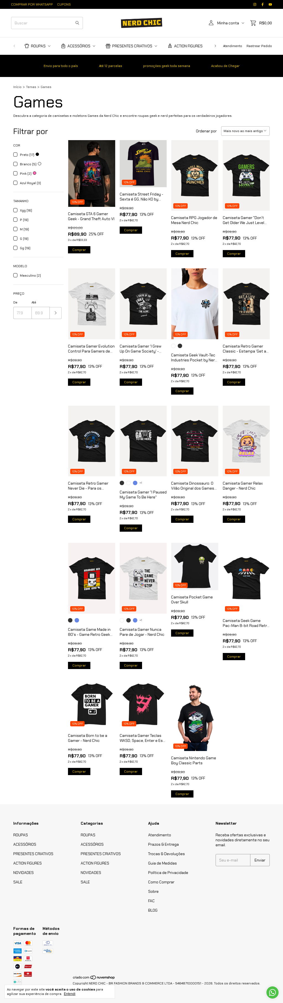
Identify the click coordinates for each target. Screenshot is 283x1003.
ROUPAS (38, 45)
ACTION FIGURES (188, 45)
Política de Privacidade (168, 872)
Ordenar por (206, 130)
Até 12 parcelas (110, 66)
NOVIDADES (23, 872)
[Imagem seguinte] (107, 169)
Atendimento (232, 46)
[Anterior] (14, 46)
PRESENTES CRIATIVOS (132, 45)
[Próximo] (215, 46)
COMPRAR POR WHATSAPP (32, 4)
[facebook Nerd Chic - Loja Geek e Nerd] (262, 4)
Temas (31, 87)
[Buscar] (77, 23)
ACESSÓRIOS (78, 45)
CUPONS (64, 4)
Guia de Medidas (162, 863)
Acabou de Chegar (225, 66)
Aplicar (56, 313)
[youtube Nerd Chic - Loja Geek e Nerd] (270, 4)
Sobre (153, 891)
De (15, 302)
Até (34, 302)
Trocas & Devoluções (166, 853)
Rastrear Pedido (259, 46)
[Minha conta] (211, 23)
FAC (151, 900)
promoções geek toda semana (166, 66)
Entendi (69, 994)
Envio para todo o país (61, 66)
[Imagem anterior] (76, 169)
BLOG (153, 910)
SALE (17, 881)
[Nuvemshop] (94, 979)
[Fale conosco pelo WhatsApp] (272, 992)
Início (17, 87)
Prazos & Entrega (163, 844)
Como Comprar (161, 881)
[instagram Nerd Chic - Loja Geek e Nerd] (254, 4)
